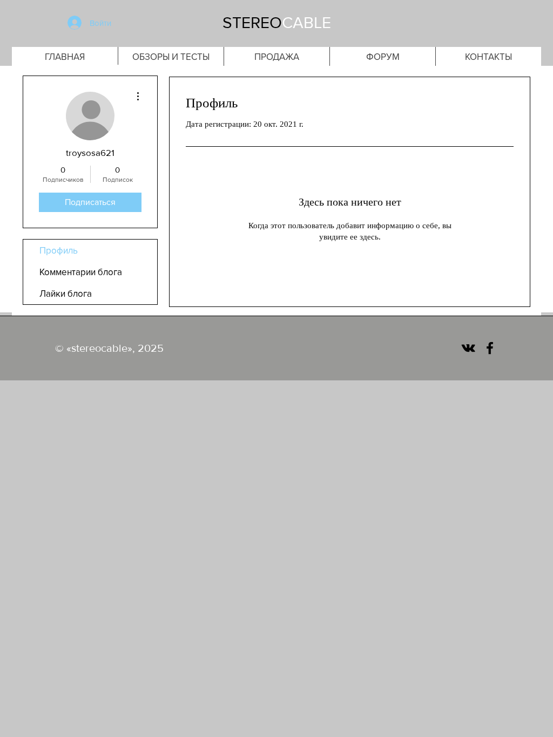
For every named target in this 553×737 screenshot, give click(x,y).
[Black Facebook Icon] (490, 348)
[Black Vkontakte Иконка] (468, 348)
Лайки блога (65, 293)
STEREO (252, 22)
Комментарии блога (80, 272)
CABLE (306, 22)
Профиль (58, 250)
